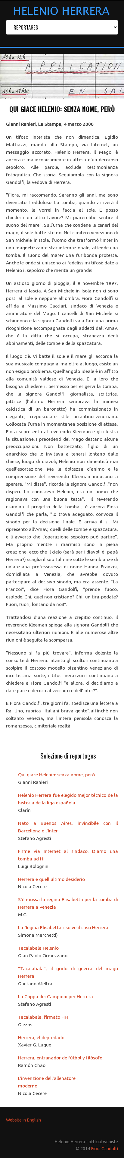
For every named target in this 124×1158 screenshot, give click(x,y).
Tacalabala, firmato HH (43, 1017)
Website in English (23, 1120)
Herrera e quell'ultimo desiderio (51, 879)
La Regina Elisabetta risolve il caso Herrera (63, 927)
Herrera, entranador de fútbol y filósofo (60, 1057)
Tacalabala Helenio (38, 948)
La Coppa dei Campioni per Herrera (55, 996)
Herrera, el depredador (42, 1037)
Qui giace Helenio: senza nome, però (56, 774)
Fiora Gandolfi (104, 1148)
